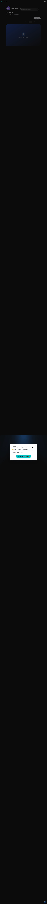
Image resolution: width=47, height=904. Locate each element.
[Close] (36, 445)
